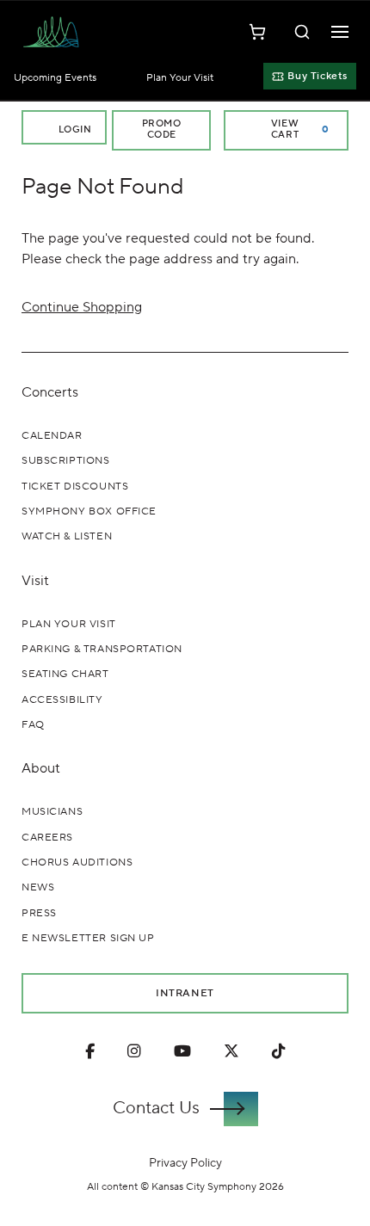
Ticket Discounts (75, 486)
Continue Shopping (82, 307)
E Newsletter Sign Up (88, 938)
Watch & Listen (67, 536)
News (38, 887)
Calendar (52, 435)
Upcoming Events (55, 77)
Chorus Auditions (77, 862)
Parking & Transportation (102, 649)
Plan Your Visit (179, 77)
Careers (47, 837)
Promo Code (162, 129)
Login (73, 130)
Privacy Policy (185, 1163)
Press (39, 913)
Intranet (185, 993)
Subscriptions (66, 460)
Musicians (52, 811)
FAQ (33, 724)
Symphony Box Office (89, 511)
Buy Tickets (317, 76)
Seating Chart (65, 674)
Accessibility (62, 699)
